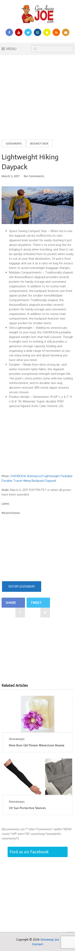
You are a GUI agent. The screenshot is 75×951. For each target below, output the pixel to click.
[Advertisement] (37, 94)
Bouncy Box (39, 143)
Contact (37, 944)
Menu (11, 48)
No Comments (34, 176)
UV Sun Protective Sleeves (27, 808)
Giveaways (14, 143)
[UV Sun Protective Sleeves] (38, 776)
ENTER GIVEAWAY (21, 586)
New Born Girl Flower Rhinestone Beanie (36, 745)
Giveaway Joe (49, 939)
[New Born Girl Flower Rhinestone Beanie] (38, 714)
